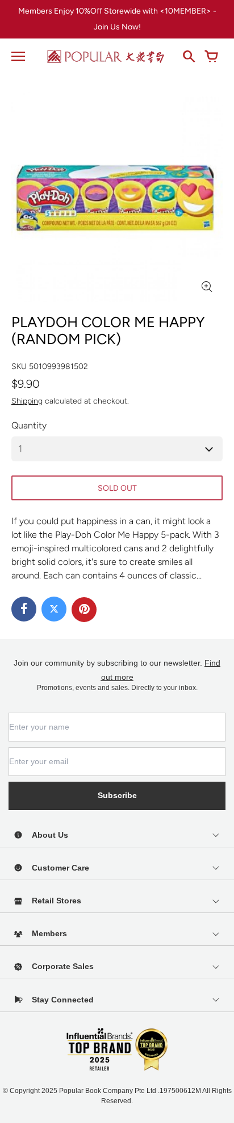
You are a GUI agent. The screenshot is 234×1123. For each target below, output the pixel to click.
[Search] (188, 56)
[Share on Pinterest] (84, 609)
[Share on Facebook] (23, 609)
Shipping (27, 401)
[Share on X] (53, 609)
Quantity (29, 425)
